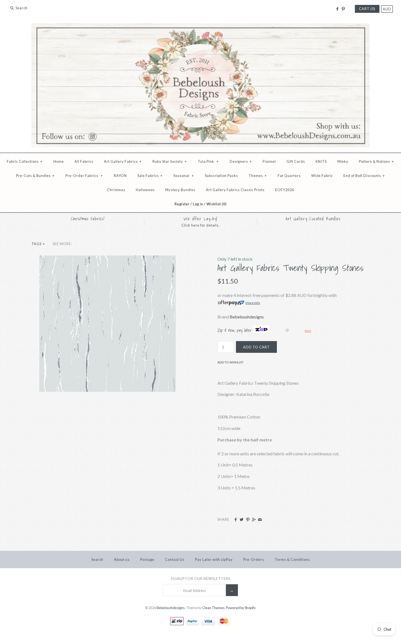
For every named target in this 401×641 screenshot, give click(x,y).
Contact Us (174, 559)
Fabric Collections (25, 161)
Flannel (269, 161)
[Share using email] (259, 519)
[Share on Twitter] (241, 519)
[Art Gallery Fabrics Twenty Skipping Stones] (107, 258)
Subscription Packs (221, 175)
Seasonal (183, 175)
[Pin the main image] (247, 519)
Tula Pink (208, 161)
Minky (342, 161)
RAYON (120, 175)
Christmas (116, 190)
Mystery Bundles (180, 190)
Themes (258, 175)
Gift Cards (295, 161)
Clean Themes (213, 608)
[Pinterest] (343, 9)
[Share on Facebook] (235, 519)
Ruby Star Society (169, 161)
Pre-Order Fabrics (84, 175)
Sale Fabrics (150, 175)
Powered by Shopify (241, 608)
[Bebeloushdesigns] (200, 26)
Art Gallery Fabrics (123, 161)
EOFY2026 (284, 190)
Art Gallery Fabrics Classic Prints (235, 190)
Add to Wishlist (230, 362)
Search (97, 559)
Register (182, 204)
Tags (38, 244)
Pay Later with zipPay (214, 559)
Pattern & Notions (376, 161)
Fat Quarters (289, 175)
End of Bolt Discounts (364, 175)
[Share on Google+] (253, 519)
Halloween (145, 190)
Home (58, 161)
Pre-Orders (253, 559)
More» (308, 331)
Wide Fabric (322, 175)
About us (122, 559)
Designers (241, 161)
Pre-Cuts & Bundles (35, 175)
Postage (147, 559)
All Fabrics (83, 161)
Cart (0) (367, 9)
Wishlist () (217, 204)
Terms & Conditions (292, 559)
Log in (198, 204)
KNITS (321, 161)
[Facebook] (337, 9)
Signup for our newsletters (200, 578)
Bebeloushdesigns (247, 316)
